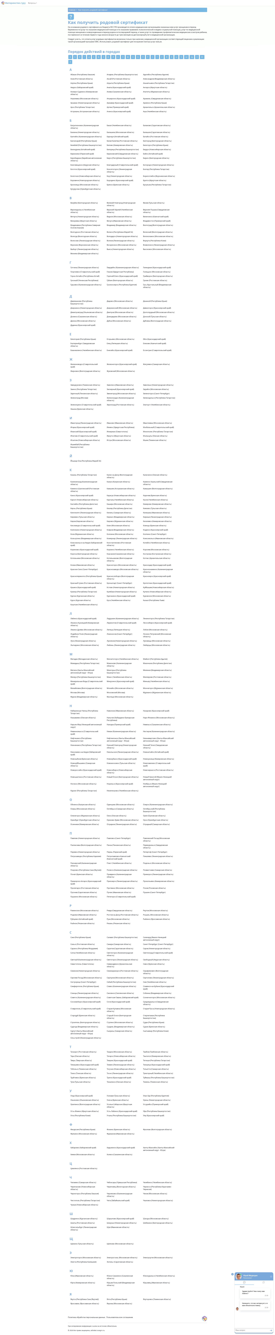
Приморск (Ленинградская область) (158, 874)
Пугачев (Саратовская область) (83, 892)
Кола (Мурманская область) (82, 534)
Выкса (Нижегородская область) (120, 249)
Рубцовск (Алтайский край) (81, 919)
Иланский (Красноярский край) (83, 431)
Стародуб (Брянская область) (82, 1015)
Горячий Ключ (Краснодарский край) (122, 276)
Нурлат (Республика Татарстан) (83, 790)
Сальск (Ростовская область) (82, 944)
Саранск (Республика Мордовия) (84, 948)
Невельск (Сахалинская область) (156, 724)
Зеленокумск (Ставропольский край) (85, 405)
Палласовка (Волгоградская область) (86, 845)
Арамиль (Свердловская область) (157, 98)
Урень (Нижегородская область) (156, 1100)
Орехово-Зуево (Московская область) (122, 820)
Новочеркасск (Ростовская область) (158, 770)
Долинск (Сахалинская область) (83, 316)
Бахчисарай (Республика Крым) (83, 141)
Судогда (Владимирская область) (84, 1027)
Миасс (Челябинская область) (119, 677)
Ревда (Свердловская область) (119, 910)
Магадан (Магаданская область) (84, 659)
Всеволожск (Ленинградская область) (159, 245)
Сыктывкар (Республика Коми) (156, 1031)
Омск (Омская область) (116, 816)
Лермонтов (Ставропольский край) (121, 623)
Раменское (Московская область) (84, 910)
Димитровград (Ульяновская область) (86, 312)
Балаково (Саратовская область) (156, 125)
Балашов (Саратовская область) (156, 132)
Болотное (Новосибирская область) (85, 176)
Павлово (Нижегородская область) (85, 838)
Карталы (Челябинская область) (120, 500)
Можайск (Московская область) (120, 688)
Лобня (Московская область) (155, 630)
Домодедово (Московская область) (121, 316)
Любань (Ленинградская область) (121, 645)
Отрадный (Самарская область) (156, 824)
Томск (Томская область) (80, 1073)
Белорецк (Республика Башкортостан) (123, 149)
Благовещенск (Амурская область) (84, 165)
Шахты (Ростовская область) (82, 1223)
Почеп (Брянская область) (81, 874)
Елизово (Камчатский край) (154, 343)
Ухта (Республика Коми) (80, 1115)
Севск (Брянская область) (153, 964)
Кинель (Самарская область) (119, 512)
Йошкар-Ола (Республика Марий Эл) (85, 461)
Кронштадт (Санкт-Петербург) (119, 583)
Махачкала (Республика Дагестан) (157, 663)
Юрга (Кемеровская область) (82, 1283)
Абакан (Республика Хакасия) (82, 74)
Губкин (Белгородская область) (120, 280)
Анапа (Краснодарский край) (119, 87)
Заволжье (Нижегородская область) (158, 385)
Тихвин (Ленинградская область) (120, 1065)
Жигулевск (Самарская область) (156, 364)
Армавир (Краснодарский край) (120, 103)
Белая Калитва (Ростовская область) (122, 141)
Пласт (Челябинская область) (119, 863)
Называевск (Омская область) (83, 717)
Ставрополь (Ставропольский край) (85, 1008)
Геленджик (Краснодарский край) (157, 267)
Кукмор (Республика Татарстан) (83, 592)
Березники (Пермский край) (82, 154)
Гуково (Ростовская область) (155, 280)
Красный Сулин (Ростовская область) (86, 583)
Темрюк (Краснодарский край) (119, 1060)
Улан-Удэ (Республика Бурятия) (156, 1096)
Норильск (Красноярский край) (120, 784)
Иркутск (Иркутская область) (119, 436)
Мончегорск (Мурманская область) (158, 688)
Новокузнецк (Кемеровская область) (158, 759)
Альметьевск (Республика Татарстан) (158, 83)
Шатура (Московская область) (156, 1218)
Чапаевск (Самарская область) (83, 1182)
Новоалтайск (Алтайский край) (156, 752)
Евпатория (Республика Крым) (83, 339)
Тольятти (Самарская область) (156, 1069)
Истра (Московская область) (119, 440)
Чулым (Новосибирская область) (84, 1205)
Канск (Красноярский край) (81, 495)
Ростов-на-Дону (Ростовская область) (122, 915)
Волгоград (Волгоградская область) (158, 225)
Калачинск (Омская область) (155, 475)
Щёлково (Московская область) (120, 1244)
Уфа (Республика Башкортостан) (156, 1111)
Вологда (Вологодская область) (83, 236)
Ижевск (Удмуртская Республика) (120, 427)
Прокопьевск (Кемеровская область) (158, 881)
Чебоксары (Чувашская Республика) (122, 1182)
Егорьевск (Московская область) (120, 339)
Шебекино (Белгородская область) (157, 1223)
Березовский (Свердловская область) (122, 154)
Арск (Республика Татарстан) (82, 107)
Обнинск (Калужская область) (82, 804)
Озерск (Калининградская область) (158, 804)
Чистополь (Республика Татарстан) (85, 1200)
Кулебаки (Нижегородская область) (122, 592)
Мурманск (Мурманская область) (157, 692)
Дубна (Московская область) (119, 321)
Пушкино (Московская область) (83, 896)
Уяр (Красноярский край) (153, 1115)
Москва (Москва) (77, 692)
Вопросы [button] (32, 3)
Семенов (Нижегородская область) (85, 971)
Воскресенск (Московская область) (121, 245)
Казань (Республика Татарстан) (83, 475)
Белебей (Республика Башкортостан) (86, 145)
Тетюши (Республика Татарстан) (156, 1060)
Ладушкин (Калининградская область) (123, 618)
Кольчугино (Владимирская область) (85, 538)
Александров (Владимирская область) (159, 79)
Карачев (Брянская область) (155, 495)
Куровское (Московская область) (157, 596)
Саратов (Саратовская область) (120, 948)
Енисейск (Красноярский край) (119, 350)
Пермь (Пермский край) (117, 852)
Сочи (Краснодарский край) (118, 1002)
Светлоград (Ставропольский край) (158, 953)
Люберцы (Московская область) (156, 645)
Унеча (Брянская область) (118, 1100)
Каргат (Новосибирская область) (84, 500)
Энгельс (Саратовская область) (120, 1262)
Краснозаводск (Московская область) (122, 569)
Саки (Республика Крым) (80, 937)
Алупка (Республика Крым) (81, 83)
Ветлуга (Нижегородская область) (84, 216)
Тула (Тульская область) (80, 1082)
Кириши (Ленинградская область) (157, 517)
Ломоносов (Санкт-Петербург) (119, 634)
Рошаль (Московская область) (156, 915)
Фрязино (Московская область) (83, 1134)
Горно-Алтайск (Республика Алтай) (84, 276)
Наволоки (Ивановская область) (120, 711)
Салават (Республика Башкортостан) (122, 937)
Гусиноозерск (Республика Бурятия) (122, 284)
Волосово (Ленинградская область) (85, 240)
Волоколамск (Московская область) (158, 236)
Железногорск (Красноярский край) (122, 364)
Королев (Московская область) (156, 549)
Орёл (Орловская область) (154, 816)
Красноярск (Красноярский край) (157, 576)
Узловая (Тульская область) (118, 1096)
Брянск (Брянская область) (118, 185)
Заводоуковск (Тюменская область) (85, 385)
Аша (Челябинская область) (154, 111)
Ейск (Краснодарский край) (154, 339)
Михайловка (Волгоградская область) (86, 688)
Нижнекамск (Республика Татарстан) (85, 745)
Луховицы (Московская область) (156, 641)
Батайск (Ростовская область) (155, 136)
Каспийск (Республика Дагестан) (84, 504)
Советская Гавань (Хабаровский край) (122, 997)
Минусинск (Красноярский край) (120, 681)
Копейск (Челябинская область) (156, 543)
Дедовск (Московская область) (120, 301)
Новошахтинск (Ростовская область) (85, 777)
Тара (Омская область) (79, 1056)
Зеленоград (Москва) (79, 398)
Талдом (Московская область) (119, 1052)
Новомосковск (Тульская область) (121, 763)
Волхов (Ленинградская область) (120, 240)
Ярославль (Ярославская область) (84, 1303)
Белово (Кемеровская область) (120, 145)
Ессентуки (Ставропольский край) (157, 350)
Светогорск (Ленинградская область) (122, 960)
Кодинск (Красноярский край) (155, 530)
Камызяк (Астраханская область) (120, 488)
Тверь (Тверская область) (81, 1060)
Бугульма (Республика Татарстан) (157, 185)
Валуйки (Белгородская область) (84, 203)
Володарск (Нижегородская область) (122, 236)
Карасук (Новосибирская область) (121, 495)
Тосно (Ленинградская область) (120, 1073)
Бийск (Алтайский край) (153, 154)
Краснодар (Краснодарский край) (157, 565)
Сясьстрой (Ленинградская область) (85, 1038)
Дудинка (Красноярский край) (82, 325)
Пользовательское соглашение (119, 1317)
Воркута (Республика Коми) (154, 240)
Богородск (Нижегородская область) (158, 165)
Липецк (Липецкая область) (118, 630)
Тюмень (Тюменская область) (155, 1082)
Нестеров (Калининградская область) (159, 731)
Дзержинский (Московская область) (122, 308)
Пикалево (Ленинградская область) (158, 856)
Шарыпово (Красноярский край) (120, 1218)
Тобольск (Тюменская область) (83, 1069)
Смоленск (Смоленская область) (120, 993)
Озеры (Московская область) (82, 809)
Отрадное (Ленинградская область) (122, 824)
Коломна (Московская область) (120, 534)
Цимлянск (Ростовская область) (83, 1168)
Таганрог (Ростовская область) (83, 1052)
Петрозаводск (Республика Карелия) (85, 856)
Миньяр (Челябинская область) (156, 681)
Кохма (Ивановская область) (82, 565)
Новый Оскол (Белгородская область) (122, 777)
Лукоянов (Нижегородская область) (122, 641)
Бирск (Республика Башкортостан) (121, 158)
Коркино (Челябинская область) (120, 549)
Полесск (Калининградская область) (122, 870)
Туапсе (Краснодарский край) (119, 1077)
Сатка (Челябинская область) (82, 953)
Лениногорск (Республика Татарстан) (158, 618)
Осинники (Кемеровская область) (84, 824)
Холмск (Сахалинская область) (119, 1154)
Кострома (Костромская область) (157, 554)
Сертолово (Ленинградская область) (158, 978)
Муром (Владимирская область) (83, 697)
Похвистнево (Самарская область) (157, 870)
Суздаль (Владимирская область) (120, 1027)
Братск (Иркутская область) (154, 180)
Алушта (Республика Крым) (118, 83)
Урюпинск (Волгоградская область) (85, 1104)
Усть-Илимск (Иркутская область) (84, 1111)
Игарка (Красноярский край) (82, 427)
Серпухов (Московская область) (120, 978)
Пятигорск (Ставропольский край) (121, 896)
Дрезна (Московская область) (82, 321)
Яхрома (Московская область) (119, 1303)
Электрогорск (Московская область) (85, 1257)
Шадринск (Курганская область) (83, 1218)
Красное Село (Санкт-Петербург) (84, 569)
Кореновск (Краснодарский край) (84, 549)
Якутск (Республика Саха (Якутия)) (84, 1299)
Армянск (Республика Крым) (155, 103)
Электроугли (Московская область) (158, 1257)
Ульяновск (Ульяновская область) (84, 1100)
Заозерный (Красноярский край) (120, 389)
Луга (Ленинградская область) (83, 641)
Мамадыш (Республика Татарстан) (84, 663)
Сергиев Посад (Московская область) (86, 978)
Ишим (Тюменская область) (154, 440)
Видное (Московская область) (119, 216)
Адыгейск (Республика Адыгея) (156, 74)
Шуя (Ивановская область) (118, 1227)
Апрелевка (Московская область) (84, 98)
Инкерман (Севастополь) (117, 431)
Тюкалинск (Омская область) (119, 1082)
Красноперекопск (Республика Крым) (86, 576)
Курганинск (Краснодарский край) (121, 596)
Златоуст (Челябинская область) (156, 405)
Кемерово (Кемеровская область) (157, 504)
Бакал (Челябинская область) (119, 125)
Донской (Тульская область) (155, 316)
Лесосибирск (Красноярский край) (157, 623)
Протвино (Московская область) (120, 888)
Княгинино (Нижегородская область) (86, 530)
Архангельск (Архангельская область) (159, 107)
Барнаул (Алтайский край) (117, 136)
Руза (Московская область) (118, 919)
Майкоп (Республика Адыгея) (155, 659)
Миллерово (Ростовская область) (157, 677)
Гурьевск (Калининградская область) (85, 284)
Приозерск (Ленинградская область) (122, 881)
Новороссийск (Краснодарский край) (86, 770)
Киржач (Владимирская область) (120, 517)
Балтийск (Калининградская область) (86, 136)
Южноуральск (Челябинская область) (159, 1276)
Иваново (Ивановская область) (120, 423)
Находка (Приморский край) (118, 724)
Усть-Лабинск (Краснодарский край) (122, 1111)
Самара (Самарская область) (119, 944)
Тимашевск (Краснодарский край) (84, 1065)
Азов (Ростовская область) (81, 79)
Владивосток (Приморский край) (156, 221)
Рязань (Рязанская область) (118, 923)
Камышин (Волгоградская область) (158, 488)
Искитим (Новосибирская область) (85, 440)
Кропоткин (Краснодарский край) (157, 583)
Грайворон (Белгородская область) (158, 276)
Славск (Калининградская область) (121, 986)
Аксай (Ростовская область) (118, 79)
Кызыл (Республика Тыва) (153, 600)
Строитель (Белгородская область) (85, 1022)
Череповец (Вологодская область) (121, 1187)
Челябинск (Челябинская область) (157, 1182)
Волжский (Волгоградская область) (158, 232)
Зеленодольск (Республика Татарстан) (159, 398)
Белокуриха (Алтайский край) (82, 149)
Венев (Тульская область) (153, 203)
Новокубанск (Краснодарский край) (122, 759)
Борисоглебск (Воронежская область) (159, 176)
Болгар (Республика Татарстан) (156, 169)
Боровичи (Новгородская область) (85, 180)
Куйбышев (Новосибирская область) (158, 587)
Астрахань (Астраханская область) (84, 111)
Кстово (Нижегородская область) (121, 587)
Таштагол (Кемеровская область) (157, 1056)
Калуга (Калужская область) (118, 482)
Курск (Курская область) (80, 600)
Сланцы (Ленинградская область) (84, 993)
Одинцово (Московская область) (120, 804)
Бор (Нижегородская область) (119, 176)
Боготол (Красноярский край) (82, 169)
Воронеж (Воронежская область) (84, 245)
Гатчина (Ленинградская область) (84, 267)
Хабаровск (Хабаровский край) (83, 1147)
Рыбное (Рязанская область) (82, 923)
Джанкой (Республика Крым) (155, 301)
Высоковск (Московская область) (157, 249)
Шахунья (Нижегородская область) (121, 1223)
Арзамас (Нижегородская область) (85, 103)
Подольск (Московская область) (156, 863)
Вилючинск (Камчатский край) (156, 216)
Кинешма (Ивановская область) (156, 512)
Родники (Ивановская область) (83, 915)
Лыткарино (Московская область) (84, 645)
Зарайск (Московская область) (156, 389)
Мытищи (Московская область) (120, 697)
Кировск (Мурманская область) (120, 521)
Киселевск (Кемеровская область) (157, 521)
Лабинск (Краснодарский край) (83, 618)
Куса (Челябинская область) (118, 600)
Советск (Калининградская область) (85, 997)
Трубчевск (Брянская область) (83, 1077)
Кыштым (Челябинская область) (84, 604)
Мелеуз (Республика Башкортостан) (85, 677)
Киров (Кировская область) (81, 521)
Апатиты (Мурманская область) (156, 92)
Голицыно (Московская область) (156, 272)
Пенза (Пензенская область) (119, 845)
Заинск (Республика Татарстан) (83, 389)
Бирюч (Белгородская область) (156, 158)
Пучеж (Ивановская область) (119, 892)
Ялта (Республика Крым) (117, 1299)
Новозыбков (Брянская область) (84, 759)
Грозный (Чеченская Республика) (84, 280)
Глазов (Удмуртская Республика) (120, 272)
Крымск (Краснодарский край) (83, 587)
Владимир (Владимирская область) (121, 225)
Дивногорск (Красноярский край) (157, 308)
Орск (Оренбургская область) (155, 820)
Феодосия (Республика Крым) (82, 1129)
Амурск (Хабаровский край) (81, 87)
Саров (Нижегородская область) (156, 948)
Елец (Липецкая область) (117, 343)
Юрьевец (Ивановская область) (156, 1283)
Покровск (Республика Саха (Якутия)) (85, 870)
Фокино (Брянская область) (118, 1129)
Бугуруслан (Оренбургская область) (85, 189)
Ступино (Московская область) (120, 1022)
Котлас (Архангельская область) (156, 558)
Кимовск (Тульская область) (155, 508)
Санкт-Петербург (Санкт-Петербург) (158, 944)
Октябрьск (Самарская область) (120, 809)
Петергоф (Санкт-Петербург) (155, 852)
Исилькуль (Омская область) (155, 436)
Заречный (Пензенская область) (84, 393)
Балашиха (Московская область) (120, 132)
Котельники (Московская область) (84, 558)
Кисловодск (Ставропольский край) (85, 525)
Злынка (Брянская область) (81, 409)
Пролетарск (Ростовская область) (84, 888)
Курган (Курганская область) (82, 596)
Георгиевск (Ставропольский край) (85, 272)
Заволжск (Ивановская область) (120, 385)
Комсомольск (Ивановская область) (158, 538)
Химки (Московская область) (82, 1154)
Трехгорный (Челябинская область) (158, 1073)
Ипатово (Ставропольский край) (84, 436)
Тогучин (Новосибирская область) (121, 1069)
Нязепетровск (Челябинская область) (122, 790)
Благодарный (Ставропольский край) (122, 165)
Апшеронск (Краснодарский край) (121, 98)
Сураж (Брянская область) (154, 1027)
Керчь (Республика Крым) (81, 508)
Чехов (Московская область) (155, 1193)
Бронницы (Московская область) (84, 185)
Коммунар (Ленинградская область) (122, 538)
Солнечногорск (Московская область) (159, 997)
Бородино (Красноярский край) (120, 180)
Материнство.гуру (15, 3)
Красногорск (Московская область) (121, 565)
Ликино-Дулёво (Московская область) (86, 630)
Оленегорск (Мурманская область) (85, 816)
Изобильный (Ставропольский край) (158, 427)
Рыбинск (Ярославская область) (156, 919)
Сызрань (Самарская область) (119, 1031)
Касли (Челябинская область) (155, 500)
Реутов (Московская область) (155, 910)
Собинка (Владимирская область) (157, 993)
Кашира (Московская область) (119, 504)
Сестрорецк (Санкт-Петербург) (83, 982)
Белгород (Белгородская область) (157, 141)
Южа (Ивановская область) (81, 1276)
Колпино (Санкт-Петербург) (154, 534)
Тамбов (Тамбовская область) (155, 1052)
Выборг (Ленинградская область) (84, 249)
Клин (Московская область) (118, 525)
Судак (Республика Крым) (153, 1022)
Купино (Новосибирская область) (157, 592)
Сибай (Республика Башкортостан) (121, 982)
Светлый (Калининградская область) (85, 960)
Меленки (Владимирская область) (157, 670)
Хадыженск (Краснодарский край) (121, 1147)
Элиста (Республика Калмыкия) (83, 1262)
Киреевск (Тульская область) (82, 517)
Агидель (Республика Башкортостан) (122, 74)
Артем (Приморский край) (118, 107)
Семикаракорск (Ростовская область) (122, 971)
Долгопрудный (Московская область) (158, 312)
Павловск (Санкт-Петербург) (119, 838)
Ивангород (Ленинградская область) (85, 423)
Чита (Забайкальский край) (118, 1200)
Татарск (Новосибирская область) (121, 1056)
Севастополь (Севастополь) (82, 964)
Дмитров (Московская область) (120, 312)
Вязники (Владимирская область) (84, 253)
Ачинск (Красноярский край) (119, 111)
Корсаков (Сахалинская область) (120, 554)
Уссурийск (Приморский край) (155, 1104)
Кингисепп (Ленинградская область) (85, 512)
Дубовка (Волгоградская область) (157, 321)
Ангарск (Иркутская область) (155, 87)
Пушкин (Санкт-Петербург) (154, 892)
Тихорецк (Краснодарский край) (156, 1065)
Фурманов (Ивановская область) (120, 1134)
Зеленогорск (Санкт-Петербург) (156, 393)
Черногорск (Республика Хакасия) (84, 1193)
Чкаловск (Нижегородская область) (158, 1200)
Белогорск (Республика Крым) (155, 145)
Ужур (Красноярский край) (81, 1096)
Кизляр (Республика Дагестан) (119, 508)
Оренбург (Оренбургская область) (84, 820)
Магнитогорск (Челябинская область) (123, 659)
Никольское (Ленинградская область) (122, 752)
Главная (72, 10)
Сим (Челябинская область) (154, 982)
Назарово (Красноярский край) (156, 711)
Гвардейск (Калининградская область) (123, 267)
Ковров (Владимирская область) (120, 530)
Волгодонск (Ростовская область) (84, 232)
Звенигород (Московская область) (121, 393)
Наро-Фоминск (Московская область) (159, 717)
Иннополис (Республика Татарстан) (158, 431)
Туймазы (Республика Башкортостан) (158, 1077)
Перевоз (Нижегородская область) (85, 852)
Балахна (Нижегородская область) (84, 132)
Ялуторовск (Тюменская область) (157, 1299)
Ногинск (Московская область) (83, 784)
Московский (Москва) (116, 692)
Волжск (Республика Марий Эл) (120, 232)
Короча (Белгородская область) (83, 554)
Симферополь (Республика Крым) (84, 986)
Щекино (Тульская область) (82, 1244)
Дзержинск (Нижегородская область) (86, 308)
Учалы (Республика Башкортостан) (121, 1115)
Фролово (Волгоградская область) (157, 1129)
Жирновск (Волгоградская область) (85, 371)
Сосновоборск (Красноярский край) (85, 1002)
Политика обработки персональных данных (86, 1317)
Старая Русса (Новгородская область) (159, 1008)
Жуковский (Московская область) (121, 371)
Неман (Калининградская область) (121, 731)
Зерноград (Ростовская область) (120, 405)
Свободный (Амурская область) (156, 960)
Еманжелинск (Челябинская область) (86, 350)
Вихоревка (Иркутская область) (83, 221)
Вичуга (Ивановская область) (119, 221)
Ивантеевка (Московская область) (157, 423)
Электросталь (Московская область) (122, 1257)
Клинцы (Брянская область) (154, 525)
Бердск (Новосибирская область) (157, 149)
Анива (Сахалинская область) (119, 92)
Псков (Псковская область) (154, 888)
